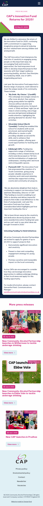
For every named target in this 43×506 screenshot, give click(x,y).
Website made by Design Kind (21, 502)
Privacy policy (21, 469)
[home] (5, 3)
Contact (21, 477)
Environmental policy (21, 473)
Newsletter (21, 481)
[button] (39, 3)
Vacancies (21, 485)
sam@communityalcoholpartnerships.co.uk (21, 292)
